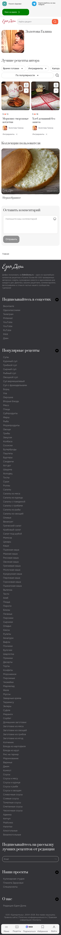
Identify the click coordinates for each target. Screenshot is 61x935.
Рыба (6, 421)
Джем (6, 766)
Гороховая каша (12, 581)
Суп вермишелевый (14, 381)
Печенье (7, 613)
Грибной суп (10, 365)
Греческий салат (12, 525)
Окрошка (8, 397)
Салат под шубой (12, 533)
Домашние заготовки (14, 722)
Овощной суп (10, 377)
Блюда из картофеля (14, 746)
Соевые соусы (11, 798)
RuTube (7, 330)
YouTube (7, 322)
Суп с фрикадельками (15, 385)
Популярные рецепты (20, 350)
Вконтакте (8, 306)
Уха (5, 393)
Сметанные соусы (13, 806)
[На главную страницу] (9, 21)
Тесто (6, 593)
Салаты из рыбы (12, 509)
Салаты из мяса (11, 493)
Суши (6, 481)
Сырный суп (9, 369)
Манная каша (10, 553)
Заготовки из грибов (14, 734)
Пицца (6, 601)
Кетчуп (6, 818)
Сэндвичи (8, 461)
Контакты (37, 920)
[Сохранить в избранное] (26, 85)
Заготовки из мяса (13, 726)
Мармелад (8, 686)
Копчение (8, 742)
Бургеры (7, 457)
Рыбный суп (9, 373)
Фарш (6, 417)
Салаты (7, 489)
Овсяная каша (11, 561)
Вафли (6, 642)
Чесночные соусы (13, 810)
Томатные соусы (12, 802)
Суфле (6, 710)
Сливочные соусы (13, 794)
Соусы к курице (11, 782)
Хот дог (7, 465)
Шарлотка (8, 654)
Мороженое (9, 674)
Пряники (8, 658)
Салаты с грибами (13, 505)
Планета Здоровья (15, 4)
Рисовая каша (11, 557)
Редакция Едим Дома (14, 905)
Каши (6, 545)
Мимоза (7, 537)
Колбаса (7, 441)
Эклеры (7, 706)
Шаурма (7, 469)
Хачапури (8, 638)
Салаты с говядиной (14, 501)
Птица (6, 409)
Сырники (8, 621)
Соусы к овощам (12, 790)
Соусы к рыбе (10, 786)
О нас (7, 899)
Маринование (10, 758)
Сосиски (8, 445)
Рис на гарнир (11, 754)
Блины (6, 609)
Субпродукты (10, 413)
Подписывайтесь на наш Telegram (46, 3)
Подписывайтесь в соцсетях (26, 299)
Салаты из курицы (13, 497)
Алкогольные (10, 830)
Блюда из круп (11, 750)
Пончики (8, 646)
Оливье (7, 517)
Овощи (7, 429)
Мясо (6, 405)
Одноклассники (11, 310)
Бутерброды (9, 449)
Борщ (6, 389)
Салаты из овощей (13, 513)
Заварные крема (12, 698)
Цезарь (7, 541)
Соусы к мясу (10, 778)
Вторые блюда (11, 401)
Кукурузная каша (12, 573)
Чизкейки (8, 682)
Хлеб (5, 597)
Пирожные (9, 678)
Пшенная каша (11, 549)
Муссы (6, 694)
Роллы (6, 485)
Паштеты (8, 453)
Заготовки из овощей (15, 730)
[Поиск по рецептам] (57, 75)
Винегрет (8, 521)
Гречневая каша (12, 565)
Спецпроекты (10, 886)
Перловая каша (11, 577)
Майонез (8, 822)
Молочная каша (11, 569)
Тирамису (8, 702)
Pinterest (8, 318)
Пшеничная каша (12, 585)
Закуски (7, 437)
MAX (5, 334)
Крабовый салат (12, 529)
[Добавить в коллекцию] (26, 90)
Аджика (7, 814)
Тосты (6, 477)
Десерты (7, 662)
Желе (6, 690)
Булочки (7, 650)
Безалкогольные (12, 834)
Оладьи (7, 625)
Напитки (7, 826)
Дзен (5, 338)
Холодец (7, 473)
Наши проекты (15, 872)
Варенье (7, 762)
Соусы (6, 774)
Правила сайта (10, 917)
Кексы (6, 630)
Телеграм (8, 314)
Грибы (6, 433)
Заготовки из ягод (13, 738)
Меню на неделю (11, 12)
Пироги (7, 605)
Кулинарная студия (13, 878)
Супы (6, 357)
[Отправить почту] (55, 858)
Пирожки (8, 617)
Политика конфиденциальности (33, 917)
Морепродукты (11, 425)
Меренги (8, 714)
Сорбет (7, 718)
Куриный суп (10, 361)
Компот (7, 770)
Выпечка (7, 589)
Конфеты (8, 670)
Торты (6, 666)
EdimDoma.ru (28, 275)
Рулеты (7, 634)
